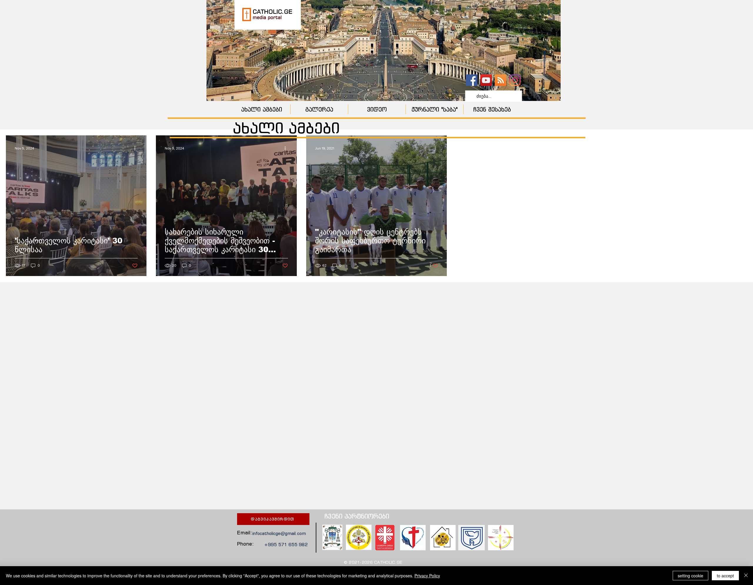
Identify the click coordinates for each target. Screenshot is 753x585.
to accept (725, 576)
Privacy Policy (427, 576)
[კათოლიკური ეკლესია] (500, 80)
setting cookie (690, 576)
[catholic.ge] (471, 80)
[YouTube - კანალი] (486, 80)
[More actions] (136, 148)
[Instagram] (515, 80)
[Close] (745, 575)
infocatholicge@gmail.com (279, 533)
